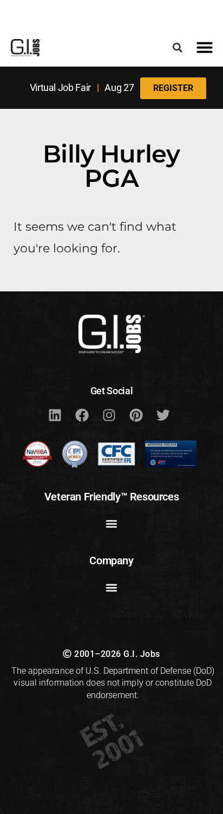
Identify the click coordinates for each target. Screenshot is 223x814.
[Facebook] (81, 414)
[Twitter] (162, 414)
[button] (178, 47)
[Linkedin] (54, 414)
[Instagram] (108, 414)
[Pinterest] (135, 414)
